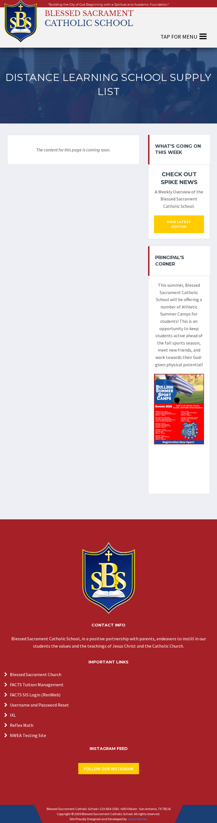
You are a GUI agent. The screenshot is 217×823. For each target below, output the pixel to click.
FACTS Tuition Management (37, 684)
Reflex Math (21, 725)
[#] (108, 578)
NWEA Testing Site (28, 735)
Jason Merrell (137, 819)
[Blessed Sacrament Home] (69, 18)
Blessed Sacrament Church (35, 674)
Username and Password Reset (39, 705)
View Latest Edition (179, 224)
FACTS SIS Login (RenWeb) (35, 694)
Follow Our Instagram (108, 768)
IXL (13, 715)
